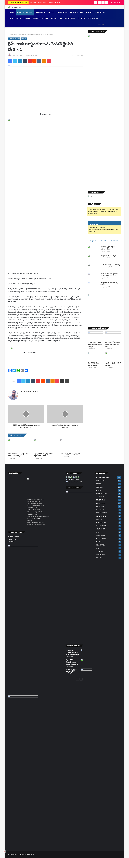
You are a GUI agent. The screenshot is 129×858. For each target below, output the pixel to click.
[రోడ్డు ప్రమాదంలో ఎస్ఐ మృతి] (93, 258)
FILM (97, 532)
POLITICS (99, 487)
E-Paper (81, 18)
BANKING (99, 558)
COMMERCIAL (101, 554)
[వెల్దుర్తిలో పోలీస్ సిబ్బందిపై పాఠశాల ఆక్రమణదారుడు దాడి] (45, 445)
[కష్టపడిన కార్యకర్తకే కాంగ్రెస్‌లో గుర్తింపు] (113, 356)
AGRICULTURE (101, 522)
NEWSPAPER (70, 18)
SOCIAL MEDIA (56, 18)
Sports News (86, 12)
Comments (114, 241)
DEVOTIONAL (100, 500)
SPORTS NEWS (101, 525)
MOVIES (98, 542)
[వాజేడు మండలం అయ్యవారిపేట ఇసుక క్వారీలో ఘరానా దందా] (93, 276)
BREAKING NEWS (102, 493)
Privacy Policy (42, 2)
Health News (15, 18)
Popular (93, 241)
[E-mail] (12, 363)
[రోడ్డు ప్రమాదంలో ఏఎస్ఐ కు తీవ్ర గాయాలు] (93, 285)
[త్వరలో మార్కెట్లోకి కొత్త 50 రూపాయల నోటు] (93, 249)
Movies (27, 18)
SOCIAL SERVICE (101, 513)
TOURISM (99, 551)
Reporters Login (40, 18)
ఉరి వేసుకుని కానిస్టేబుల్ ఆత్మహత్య (110, 265)
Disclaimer (33, 2)
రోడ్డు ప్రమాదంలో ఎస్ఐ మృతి (108, 256)
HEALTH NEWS (101, 516)
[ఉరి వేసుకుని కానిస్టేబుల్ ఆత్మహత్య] (93, 267)
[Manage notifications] (4, 851)
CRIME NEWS (100, 503)
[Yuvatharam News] (14, 7)
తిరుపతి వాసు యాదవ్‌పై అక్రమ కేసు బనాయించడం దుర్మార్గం (18, 455)
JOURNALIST (100, 529)
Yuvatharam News (17, 55)
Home (11, 12)
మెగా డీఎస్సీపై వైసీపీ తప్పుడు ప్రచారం (70, 454)
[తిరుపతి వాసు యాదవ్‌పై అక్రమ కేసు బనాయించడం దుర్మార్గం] (19, 445)
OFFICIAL (24, 38)
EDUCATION (100, 509)
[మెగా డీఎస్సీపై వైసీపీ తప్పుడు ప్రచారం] (71, 445)
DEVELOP (99, 519)
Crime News (100, 12)
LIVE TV (98, 548)
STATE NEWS (100, 480)
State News (62, 12)
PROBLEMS (100, 506)
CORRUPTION (100, 535)
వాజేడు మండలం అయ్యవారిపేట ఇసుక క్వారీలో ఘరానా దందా (109, 275)
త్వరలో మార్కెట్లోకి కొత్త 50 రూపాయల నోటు (107, 248)
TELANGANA (40, 12)
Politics (74, 12)
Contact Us (93, 18)
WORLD (51, 12)
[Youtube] (14, 363)
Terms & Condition (54, 2)
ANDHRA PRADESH (24, 12)
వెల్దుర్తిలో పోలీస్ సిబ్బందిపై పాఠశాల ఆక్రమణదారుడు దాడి (43, 455)
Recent (103, 241)
